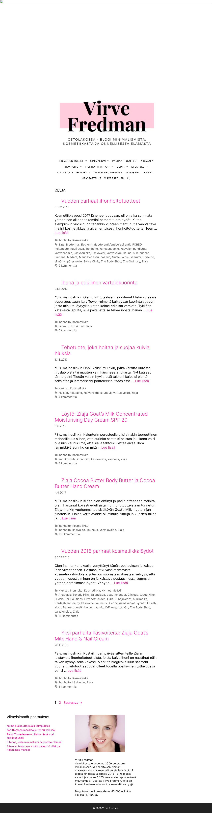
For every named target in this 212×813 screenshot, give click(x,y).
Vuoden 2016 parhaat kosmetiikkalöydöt (107, 551)
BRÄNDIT (149, 172)
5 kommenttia (67, 330)
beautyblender (116, 594)
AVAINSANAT (133, 172)
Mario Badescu (89, 257)
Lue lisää (61, 233)
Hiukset (63, 388)
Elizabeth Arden (95, 599)
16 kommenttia (68, 616)
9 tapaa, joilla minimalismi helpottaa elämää (34, 742)
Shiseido (148, 257)
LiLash (151, 603)
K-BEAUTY (147, 160)
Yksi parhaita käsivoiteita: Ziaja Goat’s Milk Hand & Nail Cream (101, 636)
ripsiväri (123, 607)
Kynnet (106, 590)
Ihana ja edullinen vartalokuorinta (99, 282)
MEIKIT (120, 166)
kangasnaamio (109, 248)
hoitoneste (62, 248)
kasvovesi (98, 253)
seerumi (135, 257)
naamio (105, 257)
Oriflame (110, 607)
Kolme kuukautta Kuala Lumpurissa (28, 725)
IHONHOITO (71, 166)
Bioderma (72, 244)
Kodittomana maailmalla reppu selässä (31, 730)
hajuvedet (124, 599)
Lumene (60, 257)
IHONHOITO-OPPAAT (97, 166)
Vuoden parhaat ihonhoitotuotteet (100, 201)
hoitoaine (76, 392)
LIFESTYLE (137, 166)
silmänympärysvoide (68, 261)
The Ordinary (131, 261)
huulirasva (77, 248)
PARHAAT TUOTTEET (125, 160)
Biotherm (86, 244)
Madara (72, 257)
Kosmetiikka (80, 240)
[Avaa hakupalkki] (129, 178)
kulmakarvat (127, 603)
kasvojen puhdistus (133, 248)
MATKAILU (63, 172)
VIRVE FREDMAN (114, 178)
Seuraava (73, 703)
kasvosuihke (82, 253)
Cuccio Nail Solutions (69, 599)
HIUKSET (81, 172)
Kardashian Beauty (67, 603)
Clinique (133, 594)
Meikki (116, 590)
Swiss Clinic (91, 261)
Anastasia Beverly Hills (73, 594)
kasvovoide (114, 253)
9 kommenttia (67, 265)
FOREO (137, 244)
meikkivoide (84, 607)
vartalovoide (121, 392)
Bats (61, 244)
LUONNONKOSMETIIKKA (108, 172)
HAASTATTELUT (91, 178)
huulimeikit (140, 599)
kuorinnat (142, 253)
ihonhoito (92, 248)
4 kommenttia (67, 397)
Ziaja (145, 261)
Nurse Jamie (120, 257)
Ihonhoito (64, 240)
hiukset (63, 392)
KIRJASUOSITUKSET (71, 160)
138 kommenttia (69, 534)
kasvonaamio (63, 253)
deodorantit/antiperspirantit (112, 244)
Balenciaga (97, 594)
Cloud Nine (147, 594)
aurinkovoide (67, 459)
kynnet (140, 603)
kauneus (129, 253)
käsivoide (78, 530)
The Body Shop (111, 261)
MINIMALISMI (98, 160)
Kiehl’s (112, 603)
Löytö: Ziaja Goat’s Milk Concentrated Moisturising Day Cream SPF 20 (101, 417)
